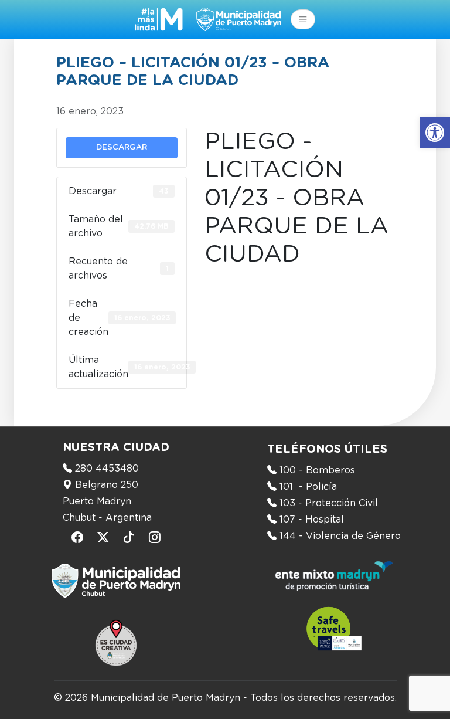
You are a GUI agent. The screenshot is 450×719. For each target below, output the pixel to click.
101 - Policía (308, 486)
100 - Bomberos (317, 470)
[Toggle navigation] (303, 19)
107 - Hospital (311, 519)
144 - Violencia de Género (340, 536)
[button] (435, 132)
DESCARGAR (121, 147)
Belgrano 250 (106, 485)
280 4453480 (107, 468)
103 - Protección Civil (328, 503)
